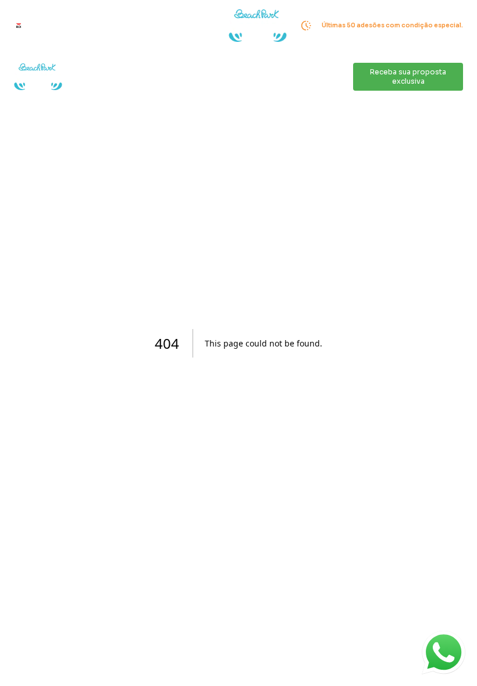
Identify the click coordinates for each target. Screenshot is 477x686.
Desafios (117, 77)
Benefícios (242, 77)
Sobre (201, 77)
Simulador (290, 77)
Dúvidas (334, 77)
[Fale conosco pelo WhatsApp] (443, 652)
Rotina (78, 77)
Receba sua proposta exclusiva (408, 76)
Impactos (161, 77)
